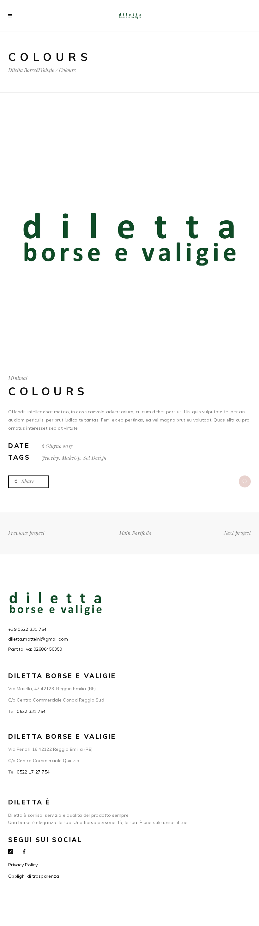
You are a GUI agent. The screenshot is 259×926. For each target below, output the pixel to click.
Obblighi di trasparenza (33, 876)
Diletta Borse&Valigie (31, 70)
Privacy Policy (23, 865)
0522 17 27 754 (33, 772)
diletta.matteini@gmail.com (38, 639)
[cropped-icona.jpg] (129, 359)
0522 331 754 (31, 711)
